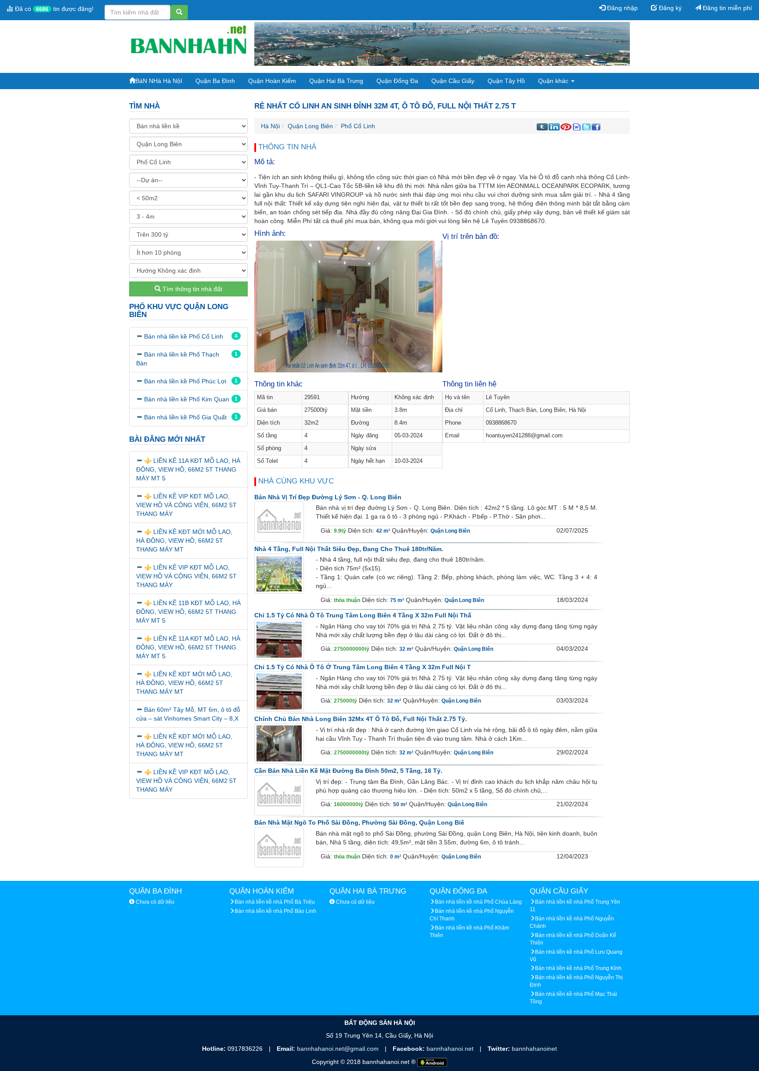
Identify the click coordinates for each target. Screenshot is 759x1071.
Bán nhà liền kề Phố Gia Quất (185, 417)
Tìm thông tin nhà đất (191, 288)
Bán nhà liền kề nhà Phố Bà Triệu (275, 902)
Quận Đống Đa (397, 80)
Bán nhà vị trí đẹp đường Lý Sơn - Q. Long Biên (327, 497)
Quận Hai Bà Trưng (336, 80)
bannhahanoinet (534, 1048)
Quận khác (554, 80)
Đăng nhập (621, 7)
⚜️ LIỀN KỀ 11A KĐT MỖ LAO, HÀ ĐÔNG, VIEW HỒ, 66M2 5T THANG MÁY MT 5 (188, 469)
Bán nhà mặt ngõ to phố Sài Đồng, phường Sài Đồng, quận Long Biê (359, 822)
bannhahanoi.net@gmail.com (338, 1048)
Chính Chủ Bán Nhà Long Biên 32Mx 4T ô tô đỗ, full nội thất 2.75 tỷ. (360, 718)
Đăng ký (669, 7)
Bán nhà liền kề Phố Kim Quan (186, 399)
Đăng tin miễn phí (726, 7)
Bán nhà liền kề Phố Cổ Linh (183, 336)
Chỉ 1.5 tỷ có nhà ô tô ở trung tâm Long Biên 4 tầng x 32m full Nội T (362, 667)
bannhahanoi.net (450, 1048)
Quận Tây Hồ (506, 80)
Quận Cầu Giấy (452, 80)
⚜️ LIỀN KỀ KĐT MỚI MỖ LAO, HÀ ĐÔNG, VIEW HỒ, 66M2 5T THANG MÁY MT (184, 540)
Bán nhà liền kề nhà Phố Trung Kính (578, 968)
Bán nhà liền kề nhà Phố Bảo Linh (275, 911)
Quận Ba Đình (215, 80)
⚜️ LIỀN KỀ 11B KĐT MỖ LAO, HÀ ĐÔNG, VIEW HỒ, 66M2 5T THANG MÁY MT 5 (188, 611)
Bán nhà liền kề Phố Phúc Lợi (185, 381)
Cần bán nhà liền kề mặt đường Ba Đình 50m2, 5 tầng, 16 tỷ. (348, 770)
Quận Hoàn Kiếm (272, 80)
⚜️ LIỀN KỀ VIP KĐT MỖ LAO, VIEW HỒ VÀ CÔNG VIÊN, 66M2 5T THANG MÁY (186, 505)
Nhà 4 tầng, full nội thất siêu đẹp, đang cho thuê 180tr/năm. (348, 548)
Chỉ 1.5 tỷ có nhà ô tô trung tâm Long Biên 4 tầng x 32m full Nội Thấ (362, 615)
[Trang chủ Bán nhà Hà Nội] (188, 43)
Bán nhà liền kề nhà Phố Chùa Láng (478, 902)
